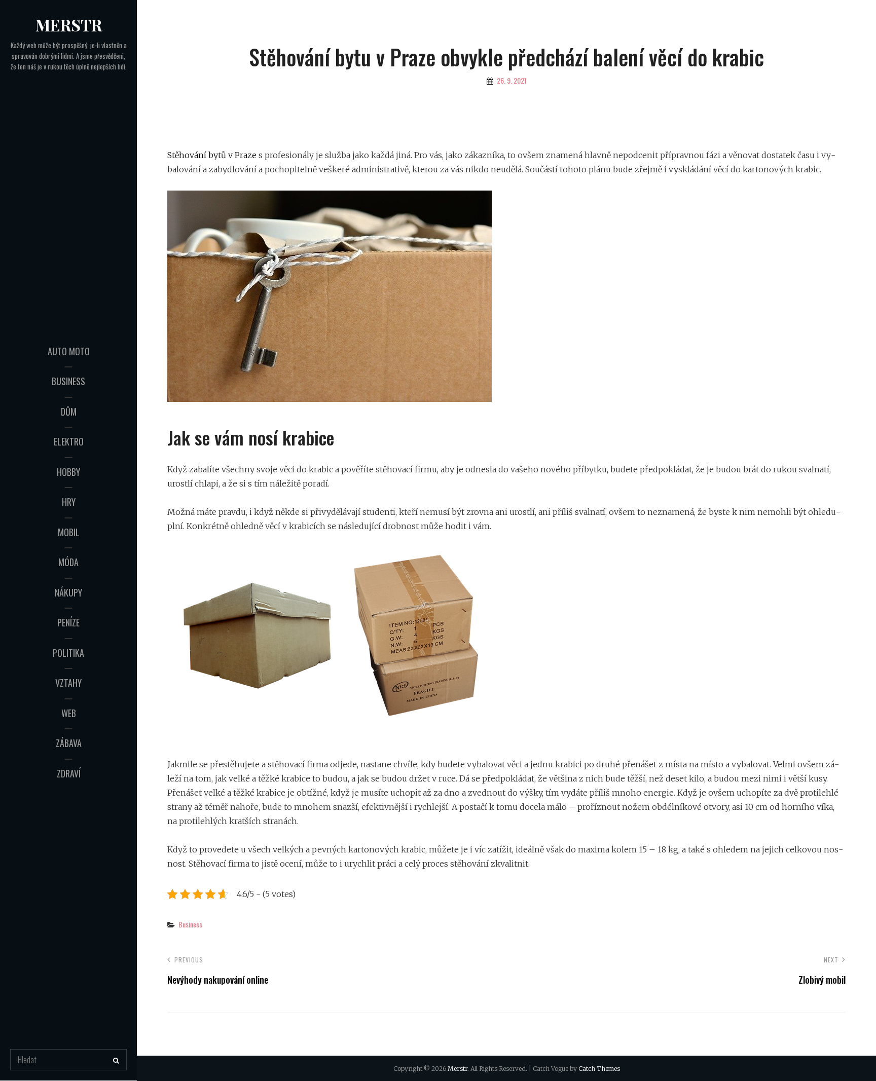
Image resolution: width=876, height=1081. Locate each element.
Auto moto (69, 351)
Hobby (68, 471)
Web (68, 713)
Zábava (69, 743)
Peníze (68, 622)
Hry (69, 501)
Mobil (69, 532)
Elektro (69, 441)
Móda (68, 562)
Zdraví (69, 773)
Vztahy (68, 682)
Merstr (68, 24)
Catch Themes (599, 1068)
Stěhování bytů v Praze (212, 155)
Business (68, 381)
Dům (69, 411)
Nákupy (68, 592)
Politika (68, 652)
